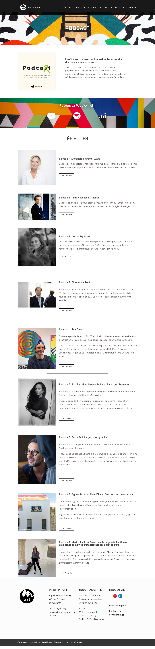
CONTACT (131, 7)
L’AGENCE (68, 7)
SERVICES (80, 7)
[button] (66, 175)
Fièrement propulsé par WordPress (34, 642)
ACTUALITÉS (106, 7)
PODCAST (92, 7)
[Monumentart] (30, 7)
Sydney (65, 642)
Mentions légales (118, 605)
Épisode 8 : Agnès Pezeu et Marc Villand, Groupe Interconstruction (96, 494)
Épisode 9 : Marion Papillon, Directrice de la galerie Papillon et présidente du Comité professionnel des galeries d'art (93, 543)
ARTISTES (119, 7)
